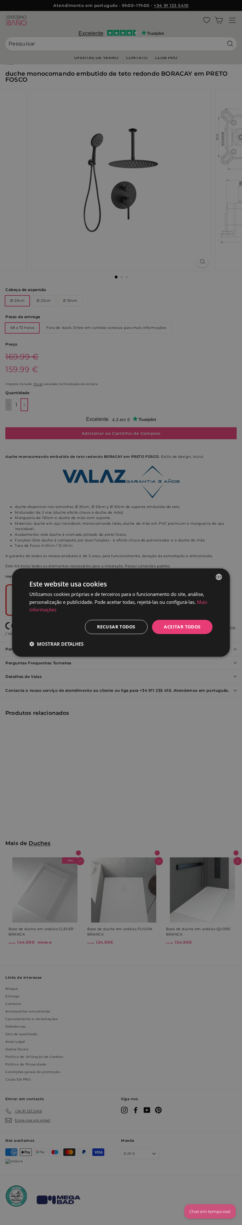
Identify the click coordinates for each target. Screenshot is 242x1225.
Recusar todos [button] (116, 627)
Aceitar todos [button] (182, 627)
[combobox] (219, 577)
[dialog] (121, 612)
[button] (56, 643)
